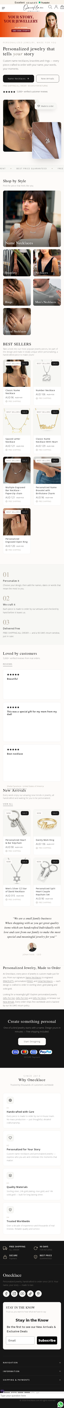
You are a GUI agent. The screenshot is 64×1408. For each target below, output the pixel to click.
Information (11, 1371)
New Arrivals (47, 78)
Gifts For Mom (39, 998)
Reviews (7, 664)
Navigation (10, 1362)
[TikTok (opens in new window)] (30, 1293)
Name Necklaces (17, 78)
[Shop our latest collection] (32, 24)
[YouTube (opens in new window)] (22, 1293)
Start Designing (32, 1041)
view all (8, 804)
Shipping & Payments (16, 1380)
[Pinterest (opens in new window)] (38, 1293)
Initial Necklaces (45, 981)
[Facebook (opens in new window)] (6, 1293)
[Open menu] (3, 8)
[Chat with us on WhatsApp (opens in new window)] (60, 1404)
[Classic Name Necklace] (21, 126)
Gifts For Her (9, 998)
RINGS (30, 981)
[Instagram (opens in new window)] (14, 1293)
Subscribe (47, 1340)
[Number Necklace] (46, 140)
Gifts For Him (22, 998)
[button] (50, 7)
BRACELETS (8, 981)
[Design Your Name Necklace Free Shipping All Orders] (32, 2)
